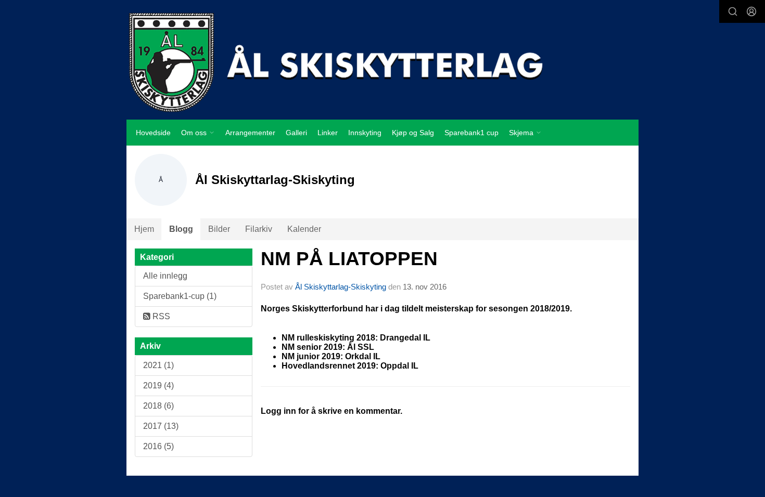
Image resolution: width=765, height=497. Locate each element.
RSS (160, 316)
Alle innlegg (165, 275)
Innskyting (364, 132)
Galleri (296, 132)
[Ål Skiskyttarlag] (382, 61)
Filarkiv (258, 229)
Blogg (181, 229)
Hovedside (153, 132)
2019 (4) (158, 385)
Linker (327, 132)
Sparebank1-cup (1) (179, 296)
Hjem (144, 229)
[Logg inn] (751, 11)
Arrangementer (250, 132)
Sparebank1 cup (471, 132)
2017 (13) (160, 426)
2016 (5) (158, 446)
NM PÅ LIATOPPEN (349, 258)
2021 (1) (158, 365)
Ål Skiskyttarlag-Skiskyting (341, 286)
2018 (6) (158, 405)
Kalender (304, 229)
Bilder (219, 229)
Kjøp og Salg (413, 132)
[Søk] (732, 11)
